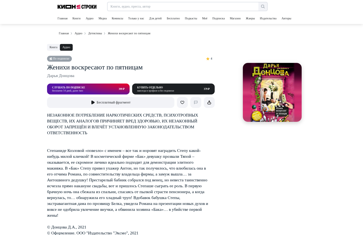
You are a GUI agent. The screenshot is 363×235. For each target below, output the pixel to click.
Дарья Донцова (60, 75)
